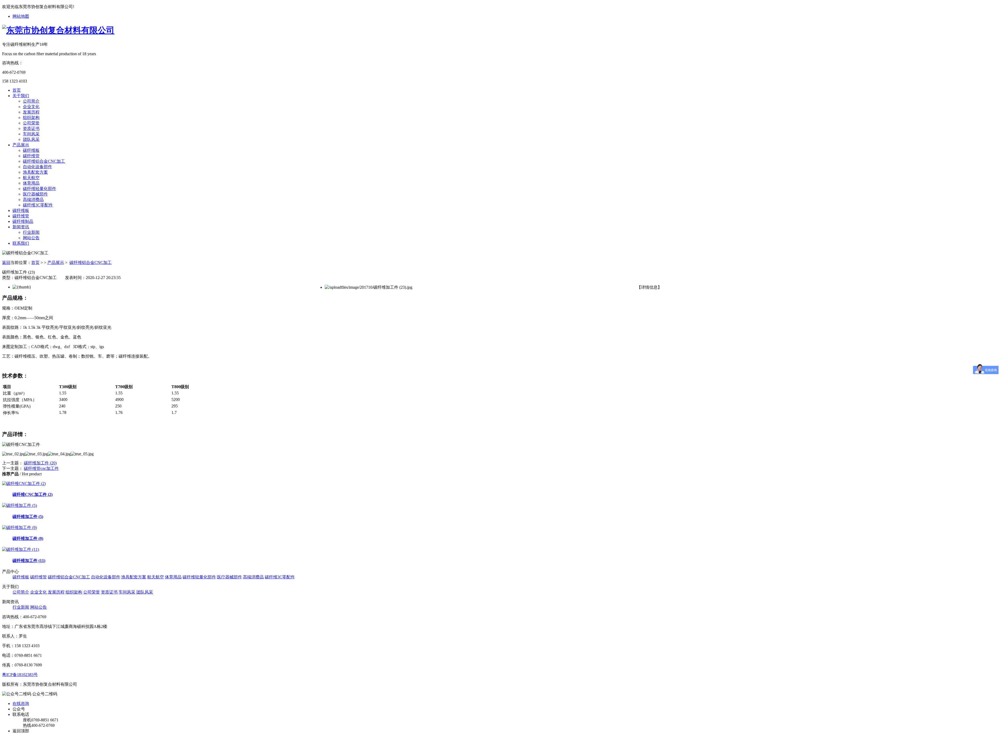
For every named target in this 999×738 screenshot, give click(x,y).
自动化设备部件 (37, 167)
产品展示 (20, 145)
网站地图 (20, 16)
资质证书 (31, 128)
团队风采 (31, 139)
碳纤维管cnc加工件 (41, 468)
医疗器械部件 (35, 194)
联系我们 (20, 243)
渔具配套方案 (35, 172)
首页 (16, 90)
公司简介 (31, 101)
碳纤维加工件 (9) (27, 538)
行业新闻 (31, 232)
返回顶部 (20, 731)
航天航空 (31, 177)
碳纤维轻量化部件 (39, 188)
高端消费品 (33, 199)
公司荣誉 (31, 123)
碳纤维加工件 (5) (27, 516)
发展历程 (31, 112)
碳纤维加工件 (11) (28, 560)
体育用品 (31, 183)
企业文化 (31, 106)
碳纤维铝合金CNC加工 (44, 161)
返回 (6, 262)
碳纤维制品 (22, 221)
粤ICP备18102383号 (20, 674)
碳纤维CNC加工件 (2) (32, 494)
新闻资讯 (20, 227)
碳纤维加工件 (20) (40, 463)
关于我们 (20, 95)
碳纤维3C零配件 (38, 205)
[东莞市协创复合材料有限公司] (58, 30)
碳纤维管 (31, 156)
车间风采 (31, 134)
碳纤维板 (31, 150)
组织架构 (31, 117)
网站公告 (31, 238)
